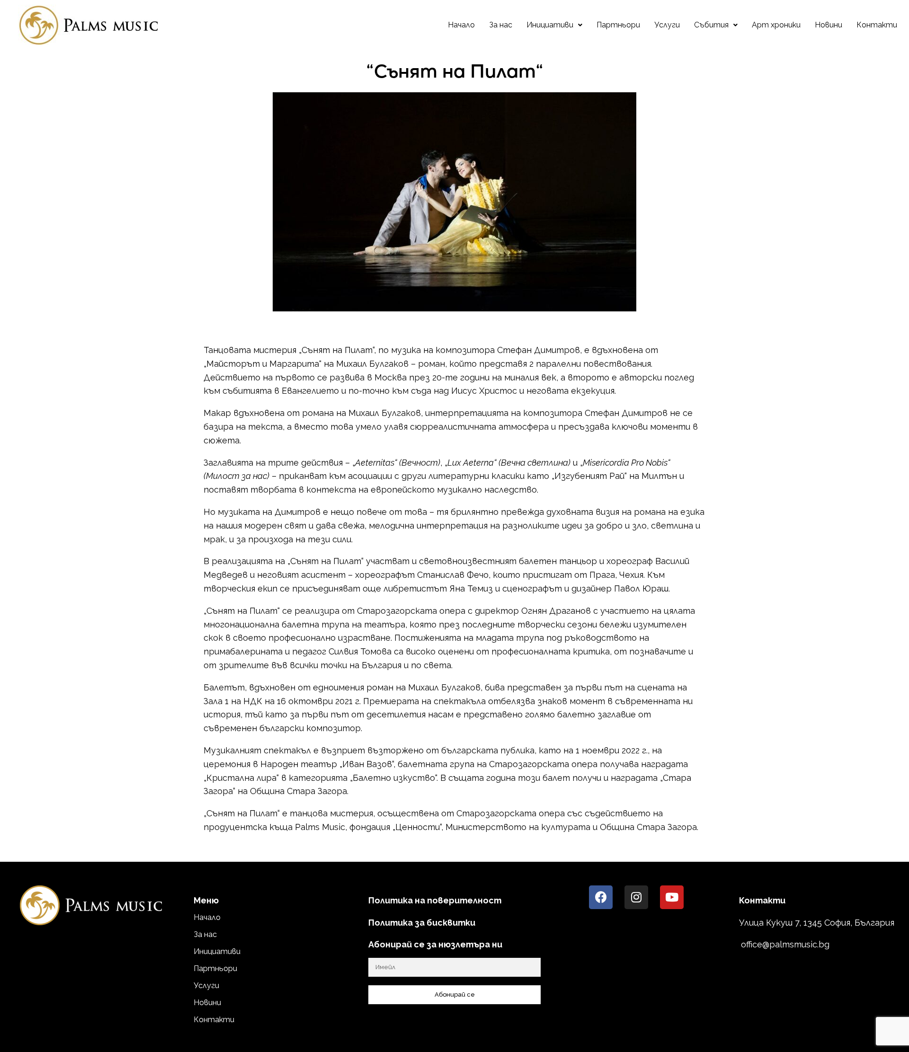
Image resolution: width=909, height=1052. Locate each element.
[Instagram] (636, 897)
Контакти (876, 24)
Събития (711, 24)
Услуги (667, 24)
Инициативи (549, 24)
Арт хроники (776, 24)
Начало (461, 24)
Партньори (618, 24)
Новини (828, 24)
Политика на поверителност (434, 900)
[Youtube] (672, 897)
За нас (500, 24)
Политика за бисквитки (421, 923)
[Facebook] (601, 897)
